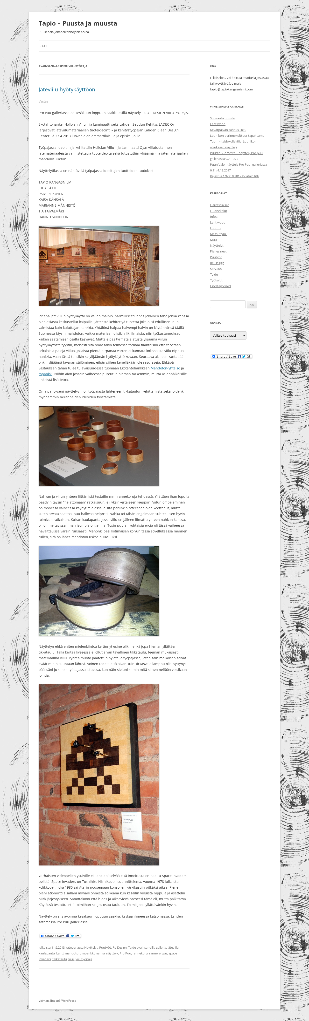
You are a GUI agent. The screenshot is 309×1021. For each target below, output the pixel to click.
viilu (71, 959)
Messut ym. (218, 234)
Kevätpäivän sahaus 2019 (228, 130)
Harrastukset (219, 205)
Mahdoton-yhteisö (165, 368)
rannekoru (140, 953)
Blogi (43, 46)
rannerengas (158, 953)
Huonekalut (218, 211)
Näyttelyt (91, 947)
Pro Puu (125, 953)
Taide (132, 947)
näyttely (112, 953)
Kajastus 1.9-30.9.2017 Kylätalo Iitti (234, 176)
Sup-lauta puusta (222, 118)
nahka (100, 953)
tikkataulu (59, 959)
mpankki (45, 374)
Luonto (215, 228)
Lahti (59, 953)
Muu (213, 240)
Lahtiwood (217, 124)
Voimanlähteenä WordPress (57, 1001)
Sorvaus (216, 268)
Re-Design (119, 947)
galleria (161, 947)
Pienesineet (218, 251)
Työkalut (216, 280)
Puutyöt (105, 947)
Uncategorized (220, 286)
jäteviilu (173, 947)
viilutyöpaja (84, 959)
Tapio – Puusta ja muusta (78, 23)
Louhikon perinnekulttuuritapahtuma (237, 135)
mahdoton (72, 953)
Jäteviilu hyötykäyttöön (67, 89)
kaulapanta (47, 953)
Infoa (214, 216)
